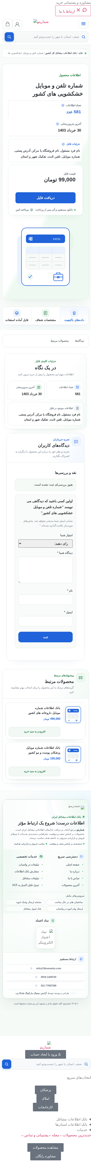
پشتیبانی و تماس (34, 1135)
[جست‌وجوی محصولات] (9, 36)
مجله (53, 1135)
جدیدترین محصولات (75, 1135)
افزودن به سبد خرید (34, 731)
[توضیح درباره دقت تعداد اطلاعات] (63, 105)
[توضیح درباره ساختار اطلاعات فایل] (63, 144)
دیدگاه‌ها (79, 340)
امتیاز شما (66, 535)
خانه (81, 53)
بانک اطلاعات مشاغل (71, 1119)
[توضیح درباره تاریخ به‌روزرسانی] (57, 124)
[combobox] (47, 36)
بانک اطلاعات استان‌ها (71, 1124)
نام (70, 590)
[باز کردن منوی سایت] (83, 23)
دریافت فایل (46, 198)
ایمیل (68, 612)
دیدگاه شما (65, 552)
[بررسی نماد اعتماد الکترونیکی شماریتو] (45, 938)
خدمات (82, 1130)
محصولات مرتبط (60, 340)
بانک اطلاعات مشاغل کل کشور (61, 53)
